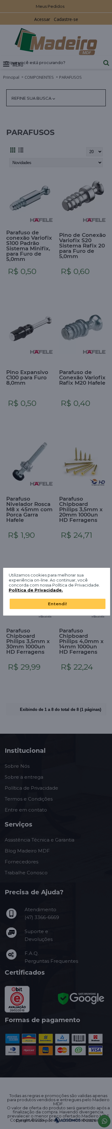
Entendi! (57, 603)
